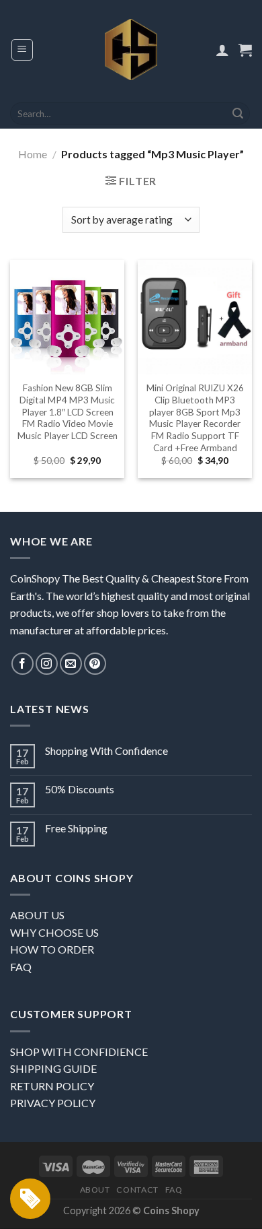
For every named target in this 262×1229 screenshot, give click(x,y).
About (95, 1190)
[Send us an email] (71, 664)
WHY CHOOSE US (54, 932)
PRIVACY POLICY (52, 1102)
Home (32, 153)
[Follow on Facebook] (22, 664)
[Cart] (245, 50)
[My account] (222, 50)
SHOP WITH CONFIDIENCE (79, 1051)
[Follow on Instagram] (47, 664)
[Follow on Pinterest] (95, 664)
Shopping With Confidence (106, 750)
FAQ (21, 966)
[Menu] (22, 50)
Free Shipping (76, 828)
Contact (137, 1190)
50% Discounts (79, 789)
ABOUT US (37, 914)
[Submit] (237, 113)
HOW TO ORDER (52, 949)
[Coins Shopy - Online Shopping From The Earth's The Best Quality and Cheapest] (131, 49)
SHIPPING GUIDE (53, 1068)
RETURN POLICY (52, 1085)
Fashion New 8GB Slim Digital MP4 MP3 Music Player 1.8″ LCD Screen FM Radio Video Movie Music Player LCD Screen (67, 412)
